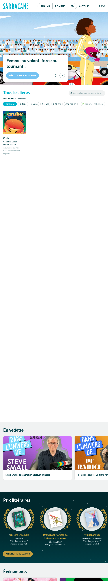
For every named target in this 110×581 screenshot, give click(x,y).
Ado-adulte (70, 103)
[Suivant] (62, 75)
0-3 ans (23, 103)
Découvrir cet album (22, 75)
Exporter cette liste (94, 103)
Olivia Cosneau (9, 144)
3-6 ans (34, 103)
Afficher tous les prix (18, 553)
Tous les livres (16, 92)
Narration (9, 103)
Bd (74, 6)
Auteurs (84, 6)
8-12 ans (57, 103)
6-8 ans (45, 103)
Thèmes (21, 98)
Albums (45, 6)
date (10, 98)
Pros (102, 6)
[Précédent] (55, 75)
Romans (60, 6)
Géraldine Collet (10, 141)
